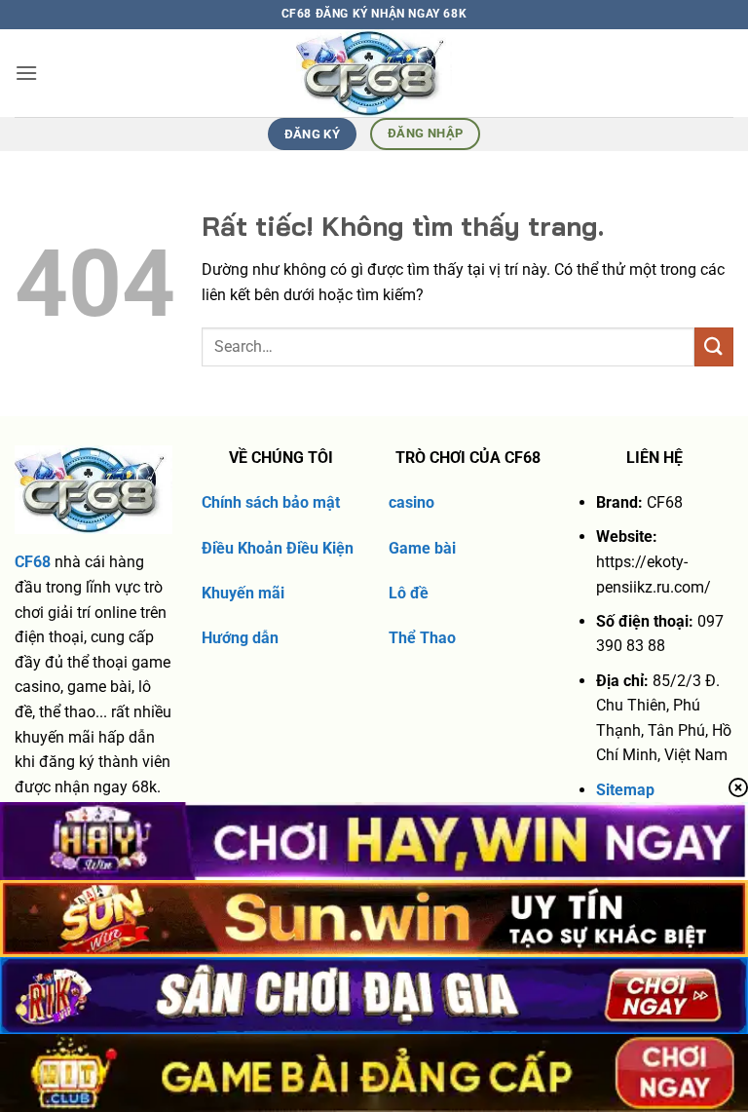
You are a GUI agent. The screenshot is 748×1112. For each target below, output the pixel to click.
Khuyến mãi (243, 593)
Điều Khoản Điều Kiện (278, 548)
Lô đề (409, 593)
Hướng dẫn (240, 638)
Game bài (422, 548)
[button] (26, 72)
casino (411, 502)
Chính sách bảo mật (271, 502)
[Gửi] (713, 346)
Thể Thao (422, 638)
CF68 (33, 562)
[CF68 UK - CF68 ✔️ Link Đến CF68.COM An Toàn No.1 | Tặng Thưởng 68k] (374, 73)
